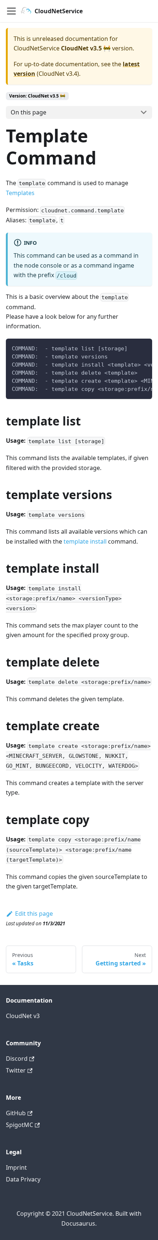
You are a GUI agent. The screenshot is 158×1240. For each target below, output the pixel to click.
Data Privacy (23, 1179)
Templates (20, 193)
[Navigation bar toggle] (11, 11)
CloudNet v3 (23, 1016)
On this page (28, 112)
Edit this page (34, 913)
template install (85, 541)
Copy (140, 347)
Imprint (16, 1167)
